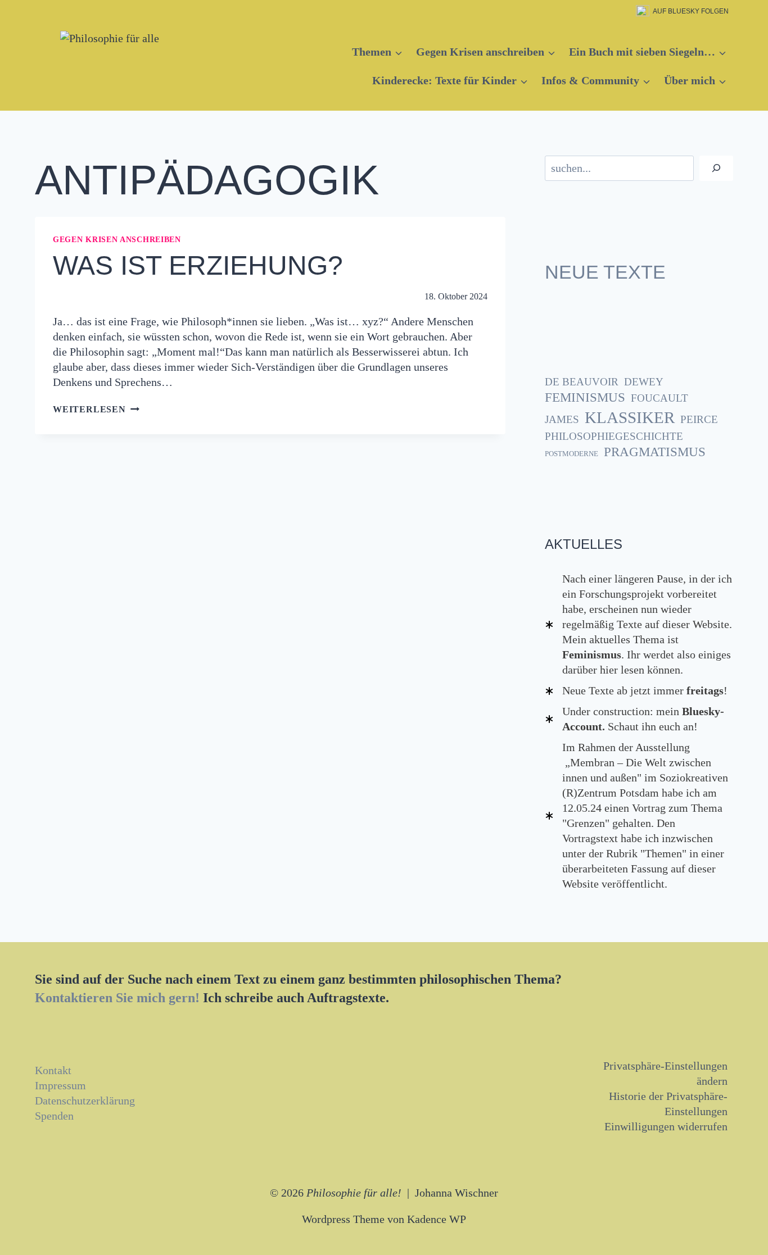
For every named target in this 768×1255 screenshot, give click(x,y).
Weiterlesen (96, 409)
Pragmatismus (655, 452)
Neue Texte (605, 272)
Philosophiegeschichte (614, 436)
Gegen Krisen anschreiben (117, 239)
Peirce (699, 419)
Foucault (659, 398)
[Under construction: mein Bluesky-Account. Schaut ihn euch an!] (639, 719)
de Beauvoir (581, 382)
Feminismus (585, 397)
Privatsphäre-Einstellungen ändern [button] (665, 1073)
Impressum (60, 1085)
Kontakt (53, 1070)
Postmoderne (571, 453)
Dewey (643, 382)
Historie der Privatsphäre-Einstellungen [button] (668, 1103)
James (562, 419)
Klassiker (630, 417)
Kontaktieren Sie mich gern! (117, 997)
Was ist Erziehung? (198, 265)
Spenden (54, 1116)
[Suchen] (716, 168)
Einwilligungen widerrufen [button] (666, 1126)
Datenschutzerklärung (85, 1100)
